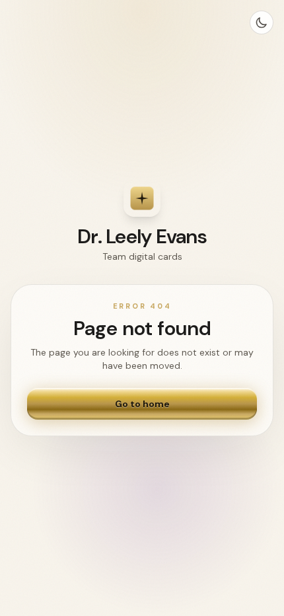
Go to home (142, 404)
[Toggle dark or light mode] (261, 22)
